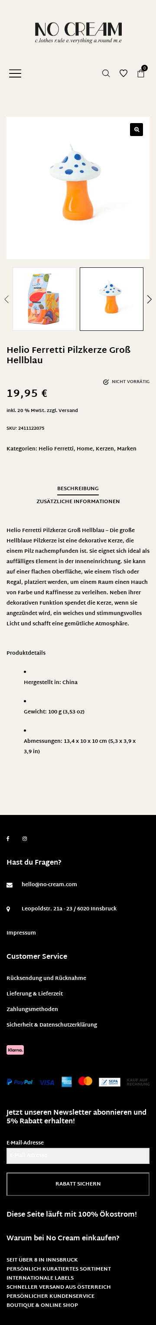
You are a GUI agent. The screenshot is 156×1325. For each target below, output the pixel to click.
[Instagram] (25, 839)
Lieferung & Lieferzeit (34, 994)
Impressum (21, 933)
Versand (68, 411)
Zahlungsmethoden (32, 1009)
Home (85, 449)
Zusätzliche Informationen (78, 502)
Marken (126, 449)
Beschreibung (78, 489)
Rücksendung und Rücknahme (46, 978)
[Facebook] (8, 838)
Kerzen (105, 449)
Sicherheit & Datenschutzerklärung (51, 1025)
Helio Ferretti (56, 449)
